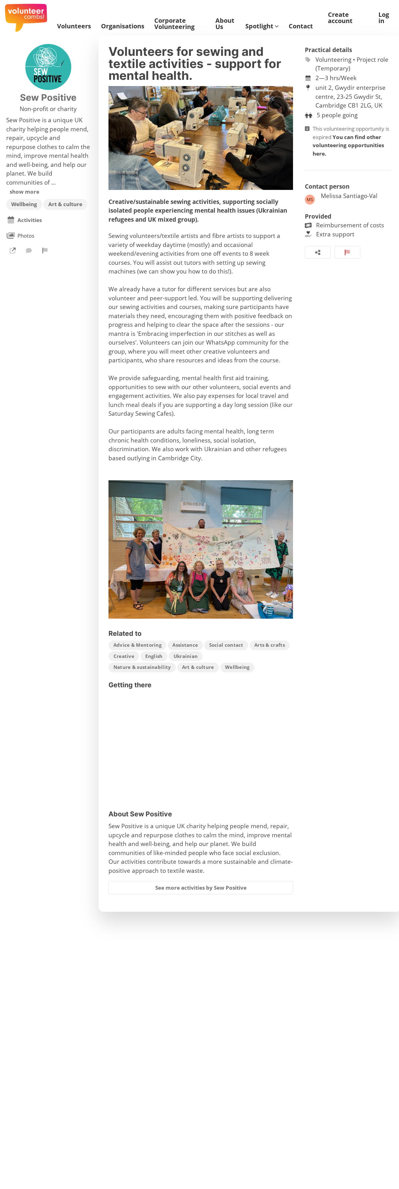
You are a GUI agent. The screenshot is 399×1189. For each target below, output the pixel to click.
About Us (224, 24)
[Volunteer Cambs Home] (26, 18)
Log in (383, 18)
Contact (301, 26)
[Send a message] (28, 250)
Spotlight (259, 26)
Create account (340, 18)
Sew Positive (48, 97)
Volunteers (74, 26)
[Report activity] (347, 252)
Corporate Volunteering (174, 24)
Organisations (122, 26)
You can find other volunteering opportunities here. (348, 145)
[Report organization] (45, 250)
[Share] (318, 252)
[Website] (12, 250)
